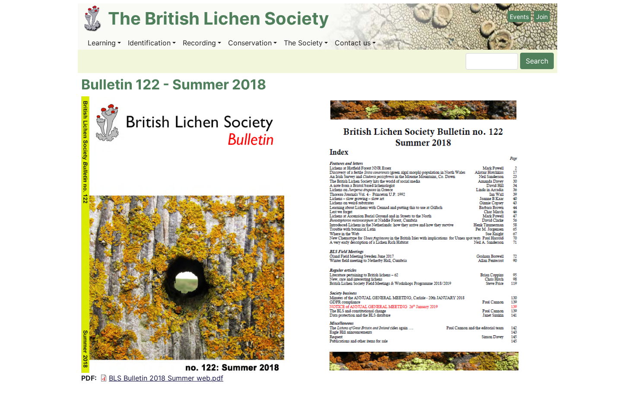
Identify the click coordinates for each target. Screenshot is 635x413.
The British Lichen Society (218, 18)
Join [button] (542, 16)
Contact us (353, 42)
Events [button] (519, 16)
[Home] (96, 19)
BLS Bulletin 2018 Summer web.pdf (166, 378)
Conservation (250, 42)
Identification (149, 42)
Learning (102, 42)
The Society (303, 42)
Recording (199, 42)
